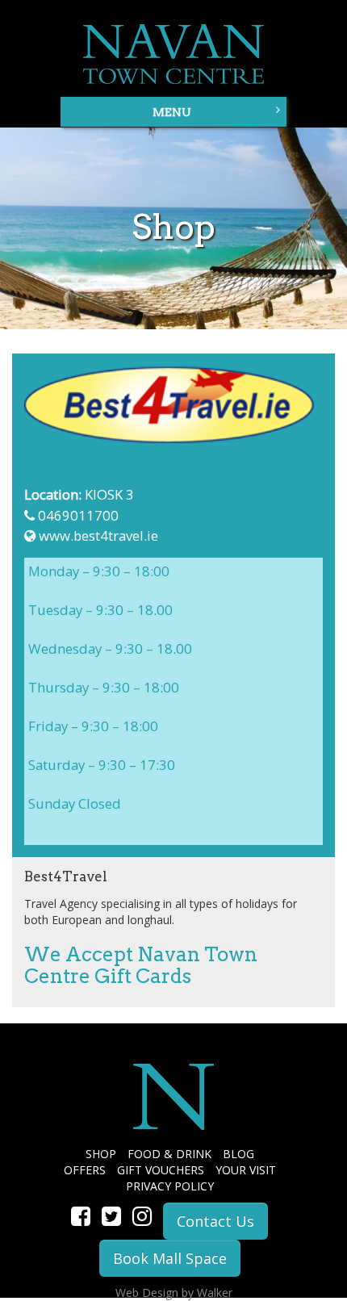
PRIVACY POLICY (170, 1186)
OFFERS (85, 1170)
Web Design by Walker (173, 1292)
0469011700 (78, 515)
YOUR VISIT (245, 1170)
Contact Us (215, 1221)
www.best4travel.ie (98, 535)
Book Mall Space (170, 1258)
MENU (172, 112)
